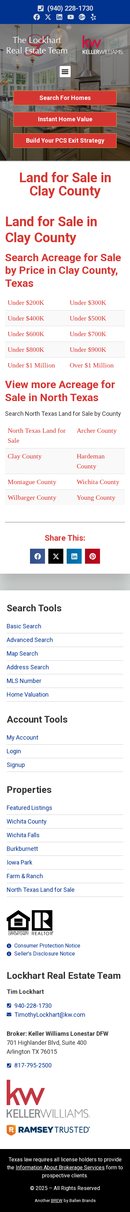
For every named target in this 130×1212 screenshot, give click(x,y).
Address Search (28, 667)
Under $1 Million (31, 365)
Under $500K (88, 318)
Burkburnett (22, 848)
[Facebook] (36, 17)
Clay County (25, 456)
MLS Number (24, 680)
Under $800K (26, 349)
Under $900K (88, 349)
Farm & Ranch (25, 876)
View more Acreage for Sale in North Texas (60, 390)
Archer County (97, 430)
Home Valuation (28, 694)
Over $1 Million (92, 365)
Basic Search (24, 626)
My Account (22, 737)
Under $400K (26, 318)
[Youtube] (70, 17)
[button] (65, 71)
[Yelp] (93, 17)
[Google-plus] (82, 17)
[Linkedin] (59, 17)
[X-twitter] (48, 17)
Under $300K (88, 302)
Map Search (22, 653)
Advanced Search (30, 639)
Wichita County (98, 481)
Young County (96, 497)
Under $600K (26, 333)
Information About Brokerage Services (60, 1167)
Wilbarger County (32, 497)
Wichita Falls (23, 835)
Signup (16, 764)
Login (14, 751)
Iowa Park (19, 862)
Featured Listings (29, 807)
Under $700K (88, 333)
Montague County (32, 481)
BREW (57, 1200)
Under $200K (26, 302)
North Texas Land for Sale (41, 889)
